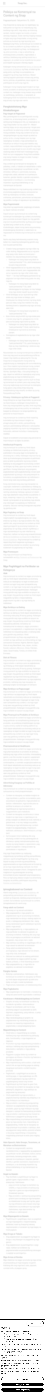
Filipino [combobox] (31, 1323)
